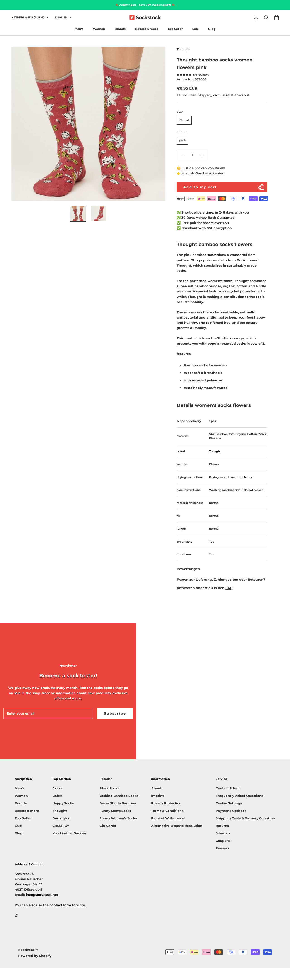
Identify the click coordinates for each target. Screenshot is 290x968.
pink (182, 140)
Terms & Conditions (167, 811)
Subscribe (115, 713)
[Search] (266, 17)
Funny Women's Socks (118, 818)
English (61, 17)
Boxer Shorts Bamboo (117, 803)
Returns (222, 826)
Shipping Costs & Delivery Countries (245, 818)
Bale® (220, 168)
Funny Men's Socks (115, 811)
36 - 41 (184, 120)
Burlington (61, 818)
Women (99, 29)
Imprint (157, 796)
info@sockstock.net (42, 895)
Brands (120, 29)
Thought (183, 49)
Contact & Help (228, 788)
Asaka (57, 788)
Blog (211, 29)
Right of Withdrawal (168, 818)
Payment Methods (231, 811)
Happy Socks (63, 803)
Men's (79, 29)
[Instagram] (16, 915)
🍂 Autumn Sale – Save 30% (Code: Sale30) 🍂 (145, 4)
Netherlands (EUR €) (27, 17)
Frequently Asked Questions (239, 796)
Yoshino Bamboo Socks (118, 796)
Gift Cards (107, 826)
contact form (60, 905)
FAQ (229, 588)
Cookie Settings (229, 803)
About (156, 788)
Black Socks (109, 788)
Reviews (222, 848)
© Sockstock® (28, 949)
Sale (195, 29)
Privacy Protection (166, 803)
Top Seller (175, 29)
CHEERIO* (60, 826)
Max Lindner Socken (69, 833)
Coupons (223, 841)
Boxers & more (146, 29)
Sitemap (223, 833)
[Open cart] (276, 17)
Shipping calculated (214, 95)
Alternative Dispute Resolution (176, 826)
